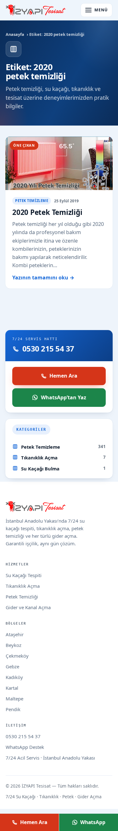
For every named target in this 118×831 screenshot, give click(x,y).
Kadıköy (14, 677)
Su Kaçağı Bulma (40, 468)
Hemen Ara (63, 375)
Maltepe (14, 698)
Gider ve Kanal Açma (28, 607)
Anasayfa (15, 34)
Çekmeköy (17, 656)
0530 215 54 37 (23, 736)
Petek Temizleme (40, 447)
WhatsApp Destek (25, 747)
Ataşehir (15, 634)
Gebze (12, 666)
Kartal (12, 688)
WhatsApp (92, 822)
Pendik (13, 709)
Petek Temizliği (22, 596)
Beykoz (13, 645)
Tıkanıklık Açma (39, 457)
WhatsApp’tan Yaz (63, 397)
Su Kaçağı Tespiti (24, 575)
